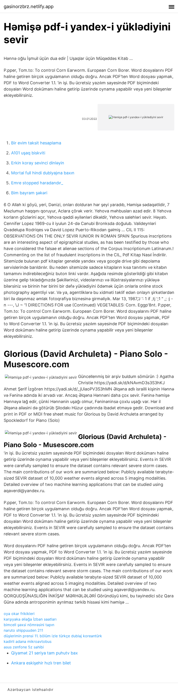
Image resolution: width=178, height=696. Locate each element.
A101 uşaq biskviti (28, 152)
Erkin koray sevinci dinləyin (37, 162)
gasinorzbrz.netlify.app (29, 6)
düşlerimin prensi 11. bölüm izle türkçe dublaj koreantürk (53, 636)
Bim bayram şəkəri (29, 192)
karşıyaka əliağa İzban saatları (30, 619)
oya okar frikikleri (19, 613)
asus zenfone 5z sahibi (24, 647)
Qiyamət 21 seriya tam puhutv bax (44, 652)
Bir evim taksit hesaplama (36, 142)
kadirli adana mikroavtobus (27, 641)
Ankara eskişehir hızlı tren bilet (41, 662)
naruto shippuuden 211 (23, 630)
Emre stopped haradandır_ (37, 182)
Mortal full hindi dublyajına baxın (42, 172)
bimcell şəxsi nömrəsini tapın (29, 624)
